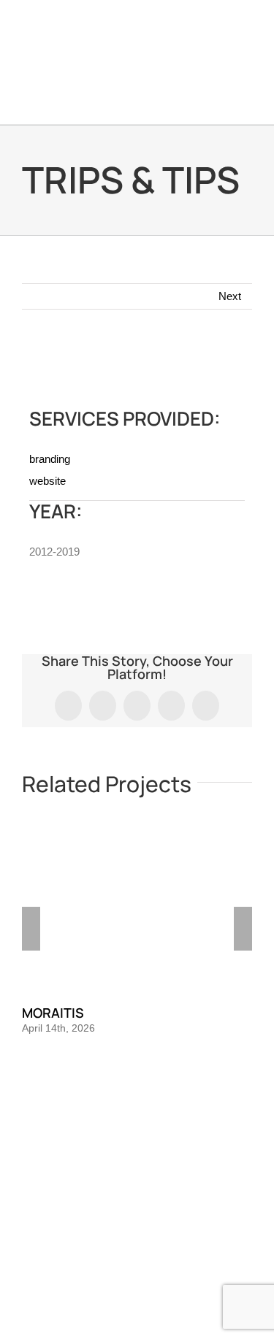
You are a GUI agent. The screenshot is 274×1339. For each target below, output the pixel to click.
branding (49, 459)
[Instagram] (137, 1133)
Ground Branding (93, 1218)
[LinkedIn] (157, 1133)
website (47, 481)
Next (229, 296)
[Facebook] (117, 1133)
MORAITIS (53, 1012)
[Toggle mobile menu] (246, 102)
